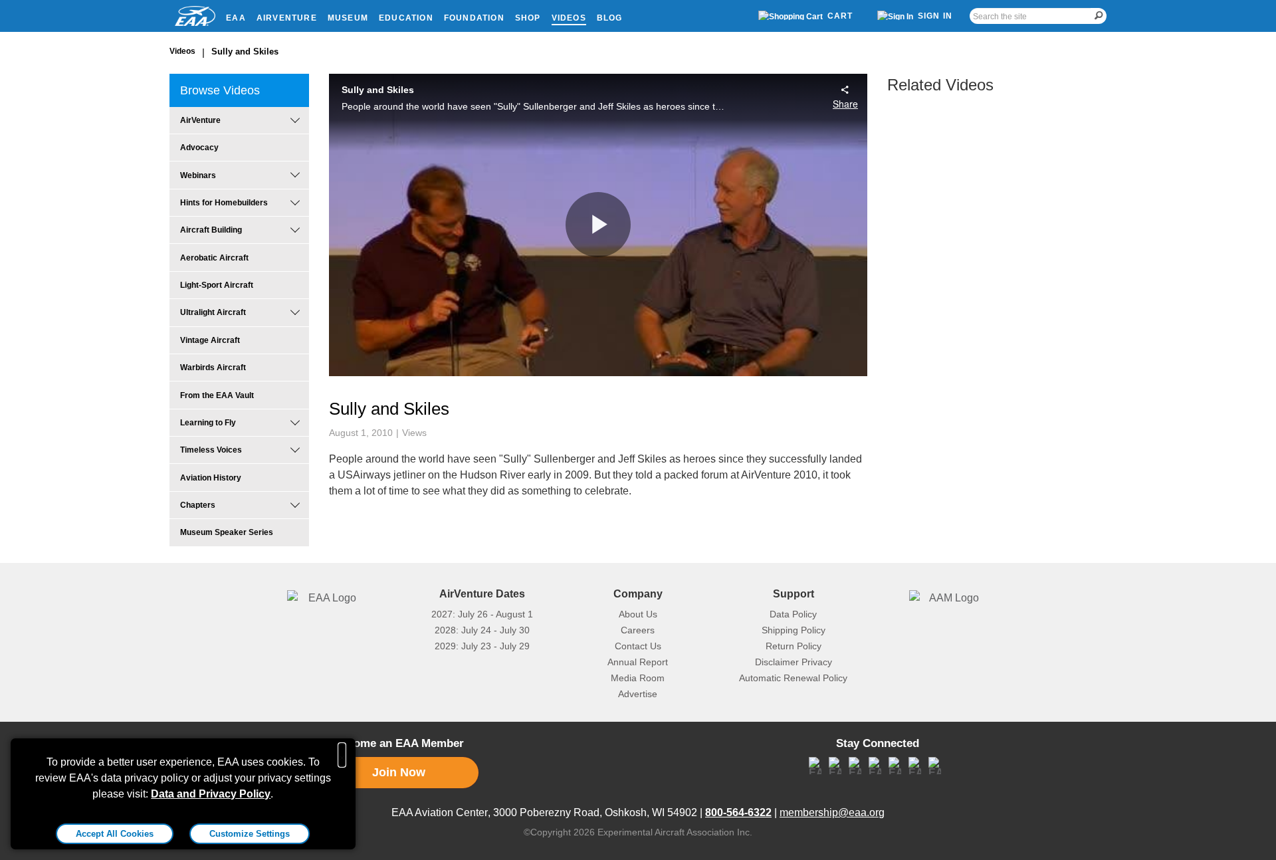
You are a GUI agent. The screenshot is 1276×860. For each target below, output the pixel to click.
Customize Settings (249, 834)
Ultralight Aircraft (213, 312)
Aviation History (210, 478)
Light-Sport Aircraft (216, 285)
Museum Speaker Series (226, 532)
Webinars (198, 175)
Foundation (474, 18)
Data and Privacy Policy (210, 794)
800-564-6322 (738, 812)
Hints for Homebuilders (224, 202)
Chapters (197, 505)
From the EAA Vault (217, 395)
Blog (610, 18)
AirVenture (287, 18)
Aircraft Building (211, 230)
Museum (348, 18)
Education (406, 18)
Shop (528, 18)
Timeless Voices (211, 450)
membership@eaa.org (832, 812)
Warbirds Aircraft (213, 367)
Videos (569, 18)
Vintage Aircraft (210, 340)
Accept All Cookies (115, 834)
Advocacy (199, 147)
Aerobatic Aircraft (214, 258)
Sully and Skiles (244, 51)
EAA (236, 18)
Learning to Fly (208, 422)
